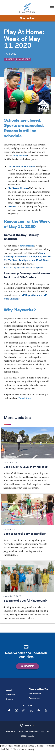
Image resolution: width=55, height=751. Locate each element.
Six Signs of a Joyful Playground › (25, 601)
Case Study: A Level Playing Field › (26, 467)
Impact (9, 699)
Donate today (25, 398)
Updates (9, 59)
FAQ (47, 731)
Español (28, 725)
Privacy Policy (11, 731)
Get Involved (35, 694)
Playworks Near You (38, 689)
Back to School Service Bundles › (25, 534)
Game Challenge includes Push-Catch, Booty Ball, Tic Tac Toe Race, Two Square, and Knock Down (27, 256)
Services (10, 695)
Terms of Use (23, 731)
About (9, 690)
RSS (42, 731)
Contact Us (34, 698)
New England (27, 18)
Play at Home (23, 59)
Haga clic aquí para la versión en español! (24, 267)
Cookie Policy (34, 731)
